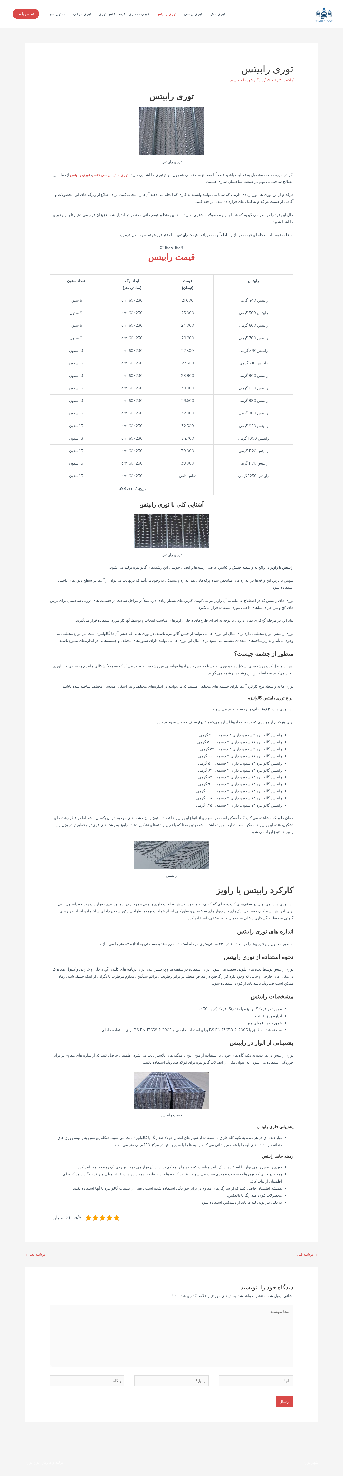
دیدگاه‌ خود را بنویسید (246, 80)
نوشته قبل (307, 1254)
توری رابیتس (166, 13)
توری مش (217, 13)
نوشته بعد (35, 1254)
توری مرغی (82, 13)
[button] (26, 14)
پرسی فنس (101, 174)
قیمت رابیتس (171, 256)
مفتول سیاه (56, 13)
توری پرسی (193, 13)
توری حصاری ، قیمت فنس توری (124, 13)
